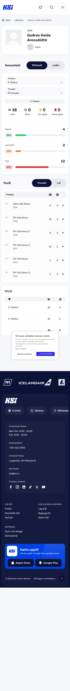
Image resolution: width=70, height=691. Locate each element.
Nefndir (9, 517)
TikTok (30, 487)
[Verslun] (40, 7)
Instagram (17, 487)
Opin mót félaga (14, 531)
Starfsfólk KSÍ (12, 513)
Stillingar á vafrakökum (24, 354)
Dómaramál (11, 535)
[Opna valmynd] (62, 7)
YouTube (43, 487)
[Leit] (51, 7)
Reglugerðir (44, 513)
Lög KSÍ (42, 509)
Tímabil (11, 89)
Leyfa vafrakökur (45, 354)
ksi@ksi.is (14, 473)
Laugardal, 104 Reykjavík (22, 460)
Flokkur (12, 78)
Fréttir (8, 509)
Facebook (11, 487)
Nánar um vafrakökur (20, 348)
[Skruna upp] (62, 578)
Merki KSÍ (43, 517)
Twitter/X (37, 487)
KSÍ (8, 7)
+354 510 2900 (17, 447)
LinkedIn (24, 487)
